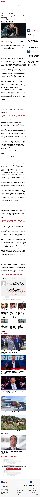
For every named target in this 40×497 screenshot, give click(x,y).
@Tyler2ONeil (20, 292)
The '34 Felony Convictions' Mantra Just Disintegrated (11, 451)
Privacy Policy (32, 492)
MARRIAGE (13, 299)
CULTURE (8, 299)
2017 (4, 299)
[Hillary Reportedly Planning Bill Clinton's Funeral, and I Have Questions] (13, 342)
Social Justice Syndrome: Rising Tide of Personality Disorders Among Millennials (13, 221)
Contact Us (19, 488)
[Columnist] (4, 283)
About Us (19, 492)
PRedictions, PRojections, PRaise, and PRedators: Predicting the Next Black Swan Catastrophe (33, 57)
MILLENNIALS (18, 299)
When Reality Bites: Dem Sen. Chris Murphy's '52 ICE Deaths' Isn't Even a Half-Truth (13, 372)
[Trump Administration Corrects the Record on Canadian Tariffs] (13, 422)
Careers (19, 494)
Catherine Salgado (4, 433)
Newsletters (20, 490)
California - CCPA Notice (34, 494)
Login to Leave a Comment (13, 468)
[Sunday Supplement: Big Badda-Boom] (13, 403)
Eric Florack (3, 453)
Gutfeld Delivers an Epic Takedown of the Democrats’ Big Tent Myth (12, 392)
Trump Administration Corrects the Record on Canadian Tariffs (13, 431)
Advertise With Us (33, 488)
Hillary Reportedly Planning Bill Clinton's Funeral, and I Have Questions (11, 351)
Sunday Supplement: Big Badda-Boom (11, 411)
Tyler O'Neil (3, 19)
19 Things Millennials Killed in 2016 (12, 274)
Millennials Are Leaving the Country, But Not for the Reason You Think (13, 116)
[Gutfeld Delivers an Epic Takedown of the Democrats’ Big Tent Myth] (13, 383)
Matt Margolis (3, 353)
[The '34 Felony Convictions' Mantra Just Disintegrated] (13, 442)
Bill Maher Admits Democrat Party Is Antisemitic (32, 66)
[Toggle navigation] (38, 1)
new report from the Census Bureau (8, 41)
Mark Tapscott (3, 373)
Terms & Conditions (33, 490)
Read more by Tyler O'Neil (12, 294)
